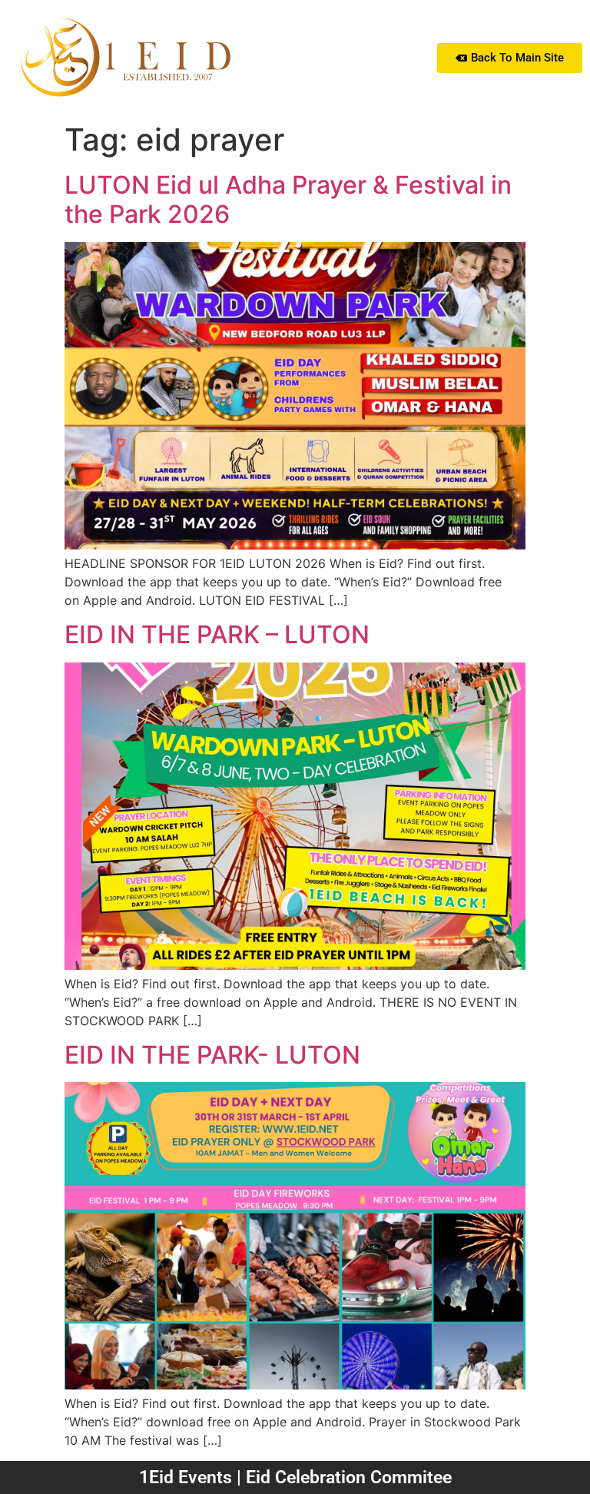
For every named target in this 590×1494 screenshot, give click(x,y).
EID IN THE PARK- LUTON (212, 1055)
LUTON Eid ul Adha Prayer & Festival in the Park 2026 (288, 199)
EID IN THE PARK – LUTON (217, 634)
